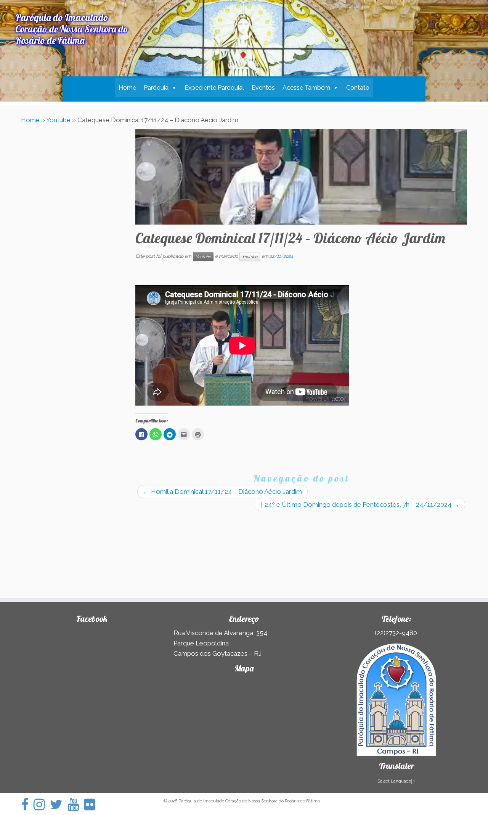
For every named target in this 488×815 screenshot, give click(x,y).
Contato (357, 87)
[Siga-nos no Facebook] (27, 804)
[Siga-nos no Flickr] (92, 804)
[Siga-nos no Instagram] (42, 804)
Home (127, 87)
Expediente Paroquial (214, 87)
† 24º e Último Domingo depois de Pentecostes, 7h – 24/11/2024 (359, 504)
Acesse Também (306, 87)
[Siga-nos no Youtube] (75, 804)
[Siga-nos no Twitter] (58, 804)
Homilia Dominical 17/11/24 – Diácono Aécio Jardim (222, 491)
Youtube (58, 120)
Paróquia (156, 87)
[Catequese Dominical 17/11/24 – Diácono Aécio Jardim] (301, 177)
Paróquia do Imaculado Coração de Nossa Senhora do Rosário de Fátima (249, 801)
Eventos (263, 87)
